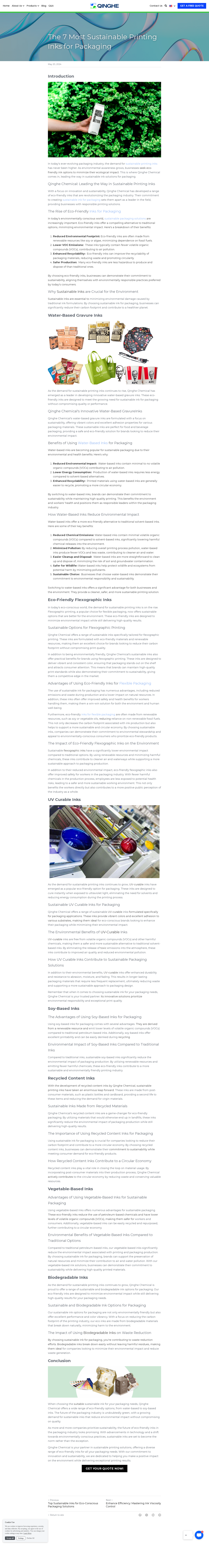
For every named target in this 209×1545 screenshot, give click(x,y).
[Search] (166, 6)
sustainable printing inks (141, 163)
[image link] (104, 5)
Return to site (57, 1515)
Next (108, 1500)
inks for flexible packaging (98, 714)
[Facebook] (140, 1515)
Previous (54, 1500)
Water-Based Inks (93, 443)
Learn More (27, 1533)
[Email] (159, 1515)
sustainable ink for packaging (82, 199)
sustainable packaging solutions (125, 218)
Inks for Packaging (105, 211)
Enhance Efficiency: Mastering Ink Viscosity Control (133, 1505)
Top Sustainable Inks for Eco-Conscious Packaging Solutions (73, 1505)
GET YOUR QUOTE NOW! (104, 1468)
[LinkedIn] (153, 1515)
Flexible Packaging (135, 683)
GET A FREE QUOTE (192, 5)
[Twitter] (146, 1515)
